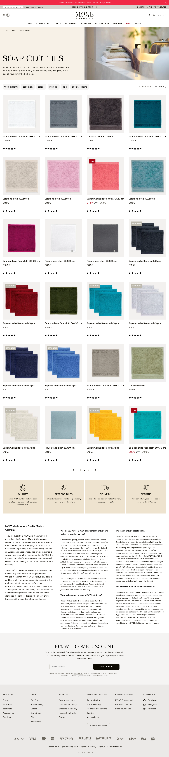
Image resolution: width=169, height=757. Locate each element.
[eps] (143, 738)
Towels (6, 700)
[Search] (149, 15)
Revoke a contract (98, 726)
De (4, 15)
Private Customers (13, 7)
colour (41, 87)
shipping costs (72, 747)
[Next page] (94, 470)
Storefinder (36, 713)
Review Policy (78, 673)
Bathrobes (7, 705)
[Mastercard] (44, 738)
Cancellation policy (68, 705)
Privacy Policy (65, 673)
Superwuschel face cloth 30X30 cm (105, 199)
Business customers (124, 705)
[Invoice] (85, 738)
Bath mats (7, 709)
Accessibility (93, 717)
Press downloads (123, 709)
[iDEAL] (153, 738)
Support (62, 717)
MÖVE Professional (124, 700)
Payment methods (67, 713)
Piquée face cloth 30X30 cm (60, 261)
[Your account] (154, 15)
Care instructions (66, 700)
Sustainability (37, 705)
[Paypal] (19, 738)
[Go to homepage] (84, 15)
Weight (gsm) (11, 87)
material (53, 87)
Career (34, 709)
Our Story (35, 700)
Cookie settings (94, 705)
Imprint (90, 713)
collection (28, 87)
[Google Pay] (120, 738)
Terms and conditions (97, 709)
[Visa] (32, 738)
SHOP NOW (105, 3)
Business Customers (33, 7)
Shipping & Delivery (68, 709)
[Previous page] (75, 470)
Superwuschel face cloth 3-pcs (145, 261)
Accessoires (8, 713)
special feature (79, 87)
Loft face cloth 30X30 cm (100, 136)
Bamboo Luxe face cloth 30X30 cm (21, 136)
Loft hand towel (137, 385)
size (65, 87)
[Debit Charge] (103, 738)
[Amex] (52, 738)
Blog (33, 717)
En (8, 15)
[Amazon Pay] (66, 738)
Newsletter (36, 722)
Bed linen (7, 717)
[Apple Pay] (132, 738)
